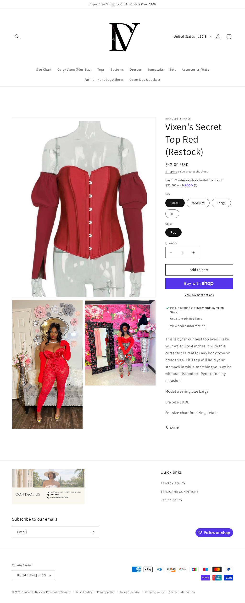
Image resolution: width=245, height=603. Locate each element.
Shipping (171, 171)
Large (221, 203)
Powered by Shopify (58, 592)
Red (173, 232)
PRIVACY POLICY (173, 483)
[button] (17, 36)
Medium (198, 203)
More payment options (199, 295)
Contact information (182, 592)
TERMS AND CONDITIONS (179, 491)
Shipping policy (154, 592)
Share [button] (174, 427)
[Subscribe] (92, 532)
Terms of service (130, 592)
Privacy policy (106, 592)
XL (172, 214)
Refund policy (171, 500)
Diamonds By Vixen (34, 592)
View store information (188, 326)
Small (175, 203)
